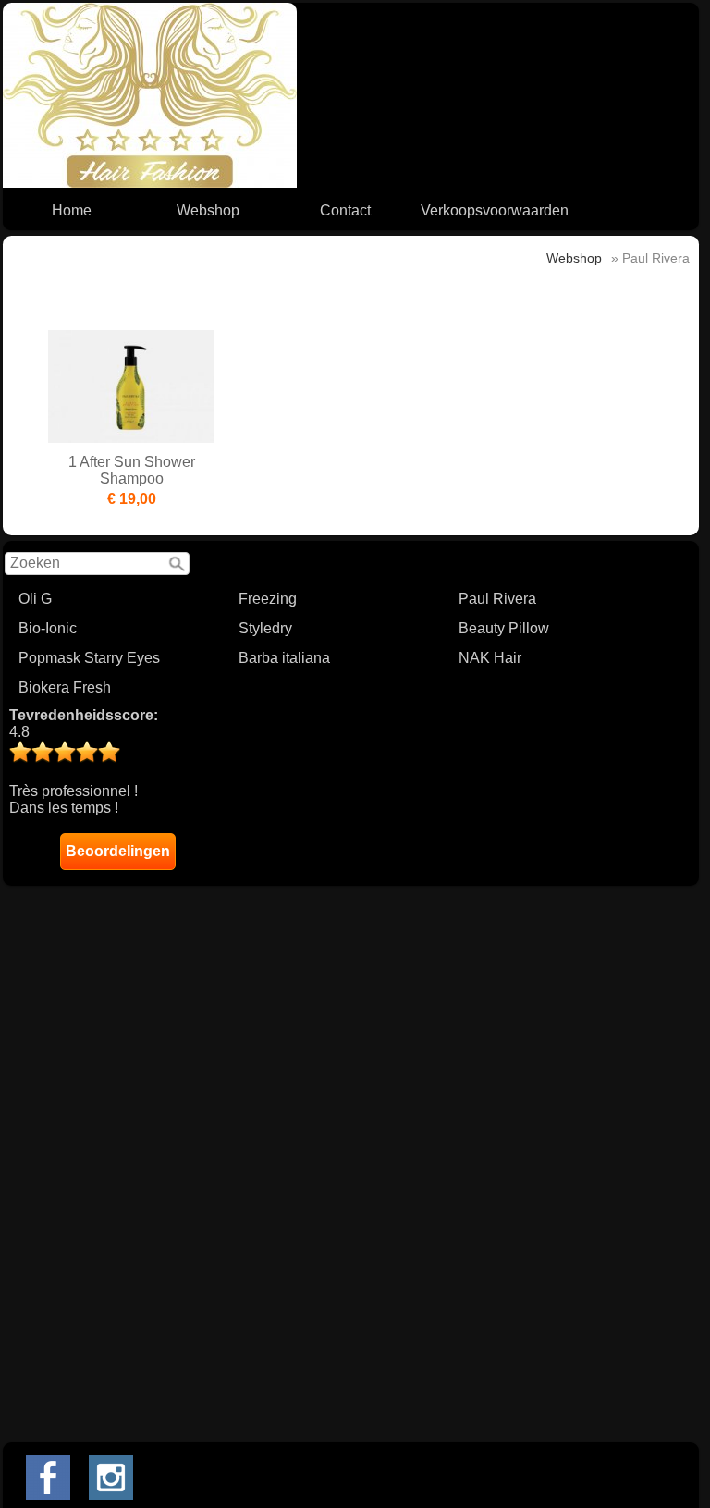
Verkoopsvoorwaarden (495, 210)
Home (72, 210)
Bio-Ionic (47, 628)
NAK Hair (490, 658)
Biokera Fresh (64, 687)
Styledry (265, 628)
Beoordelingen (118, 851)
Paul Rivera (497, 599)
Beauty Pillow (504, 628)
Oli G (35, 599)
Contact (345, 210)
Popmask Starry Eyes (89, 658)
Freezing (268, 599)
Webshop (208, 210)
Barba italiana (284, 658)
